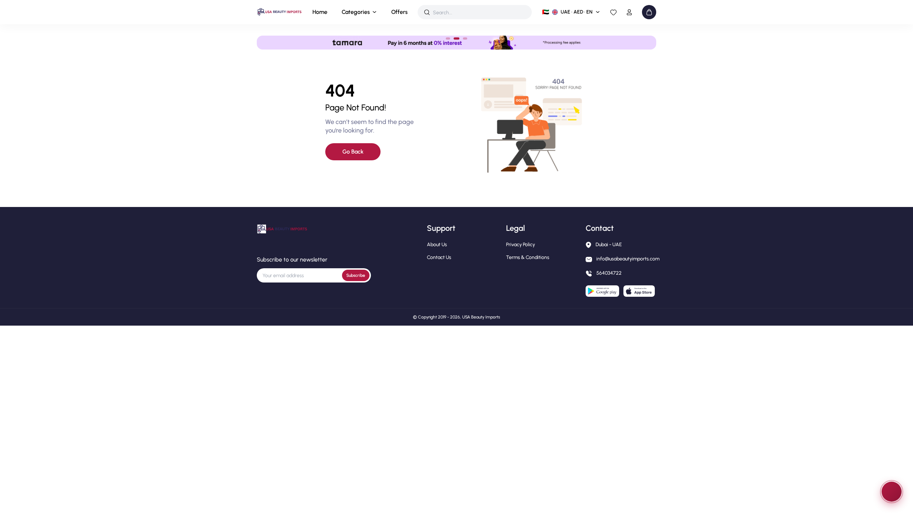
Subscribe (355, 275)
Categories (356, 12)
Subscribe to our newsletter (292, 259)
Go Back (352, 151)
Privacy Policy (520, 245)
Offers (399, 12)
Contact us (439, 257)
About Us (437, 245)
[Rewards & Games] (892, 492)
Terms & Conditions (527, 257)
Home (319, 12)
